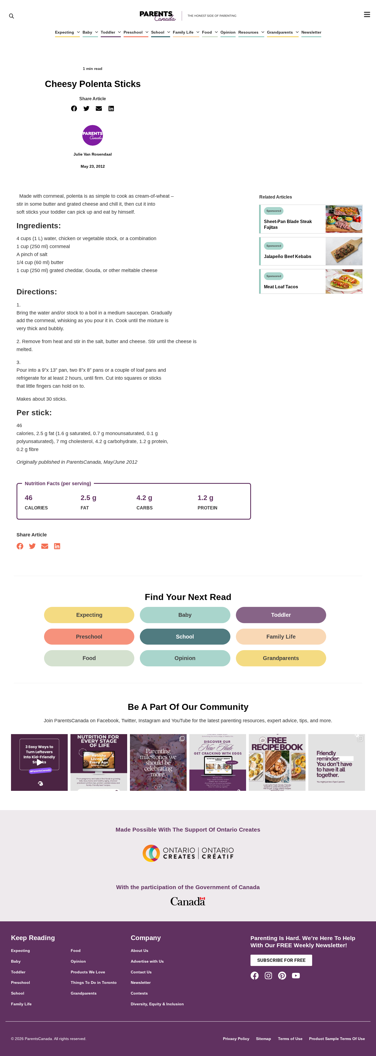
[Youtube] (296, 975)
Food (207, 32)
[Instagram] (268, 975)
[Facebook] (254, 975)
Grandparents (280, 32)
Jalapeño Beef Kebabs (287, 256)
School (157, 32)
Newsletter (311, 32)
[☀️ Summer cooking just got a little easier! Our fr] (277, 762)
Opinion (228, 32)
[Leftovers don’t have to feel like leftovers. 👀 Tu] (39, 762)
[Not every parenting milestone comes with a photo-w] (158, 762)
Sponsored (273, 210)
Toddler (108, 32)
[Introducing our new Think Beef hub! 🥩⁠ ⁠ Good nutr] (98, 762)
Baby (87, 32)
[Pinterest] (282, 975)
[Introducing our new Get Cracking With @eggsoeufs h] (217, 762)
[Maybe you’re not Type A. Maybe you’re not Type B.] (336, 762)
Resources (248, 32)
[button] (74, 108)
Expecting (64, 32)
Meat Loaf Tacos (281, 286)
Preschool (133, 32)
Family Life (183, 32)
